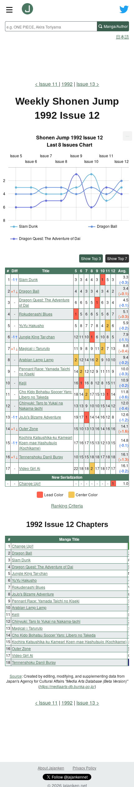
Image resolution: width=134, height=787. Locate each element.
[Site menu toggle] (9, 9)
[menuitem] (127, 136)
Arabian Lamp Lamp (36, 359)
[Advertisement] (67, 58)
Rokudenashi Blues (35, 313)
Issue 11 (49, 83)
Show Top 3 (91, 258)
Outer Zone (28, 428)
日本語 (122, 37)
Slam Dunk (28, 279)
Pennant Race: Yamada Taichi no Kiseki (44, 371)
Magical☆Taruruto (34, 348)
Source (16, 676)
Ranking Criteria (67, 506)
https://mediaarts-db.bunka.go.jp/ (67, 686)
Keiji (22, 382)
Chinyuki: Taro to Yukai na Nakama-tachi (41, 405)
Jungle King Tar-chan (37, 336)
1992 (67, 83)
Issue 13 (85, 83)
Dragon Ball (29, 291)
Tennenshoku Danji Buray (41, 456)
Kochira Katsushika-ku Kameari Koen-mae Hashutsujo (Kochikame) (45, 443)
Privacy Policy (84, 767)
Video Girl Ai (29, 468)
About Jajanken (51, 767)
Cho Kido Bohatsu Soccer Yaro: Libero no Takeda (45, 394)
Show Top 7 (117, 258)
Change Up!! (30, 483)
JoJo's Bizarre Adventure (40, 417)
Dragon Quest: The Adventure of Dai (44, 302)
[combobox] (51, 26)
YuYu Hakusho (31, 325)
